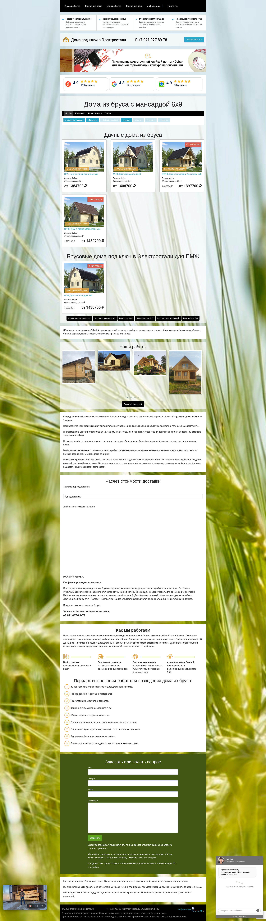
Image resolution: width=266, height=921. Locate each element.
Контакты (173, 6)
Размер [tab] (81, 113)
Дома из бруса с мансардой (79, 318)
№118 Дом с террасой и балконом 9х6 (181, 174)
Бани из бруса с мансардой (168, 318)
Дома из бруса (72, 6)
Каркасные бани (134, 6)
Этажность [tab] (96, 113)
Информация (154, 6)
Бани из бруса (114, 6)
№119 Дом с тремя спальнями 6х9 (82, 229)
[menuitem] (72, 6)
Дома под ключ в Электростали (98, 39)
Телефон (91, 778)
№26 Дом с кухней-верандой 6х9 (81, 174)
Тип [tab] (70, 113)
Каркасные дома (93, 6)
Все (109, 113)
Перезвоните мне (194, 39)
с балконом (92, 120)
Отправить (95, 838)
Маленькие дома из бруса (105, 318)
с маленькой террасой (74, 120)
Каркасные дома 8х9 (145, 318)
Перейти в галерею (132, 404)
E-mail (90, 790)
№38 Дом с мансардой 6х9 (78, 295)
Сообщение (93, 801)
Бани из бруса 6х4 (190, 318)
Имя (90, 767)
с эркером (126, 120)
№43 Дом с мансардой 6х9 (127, 174)
